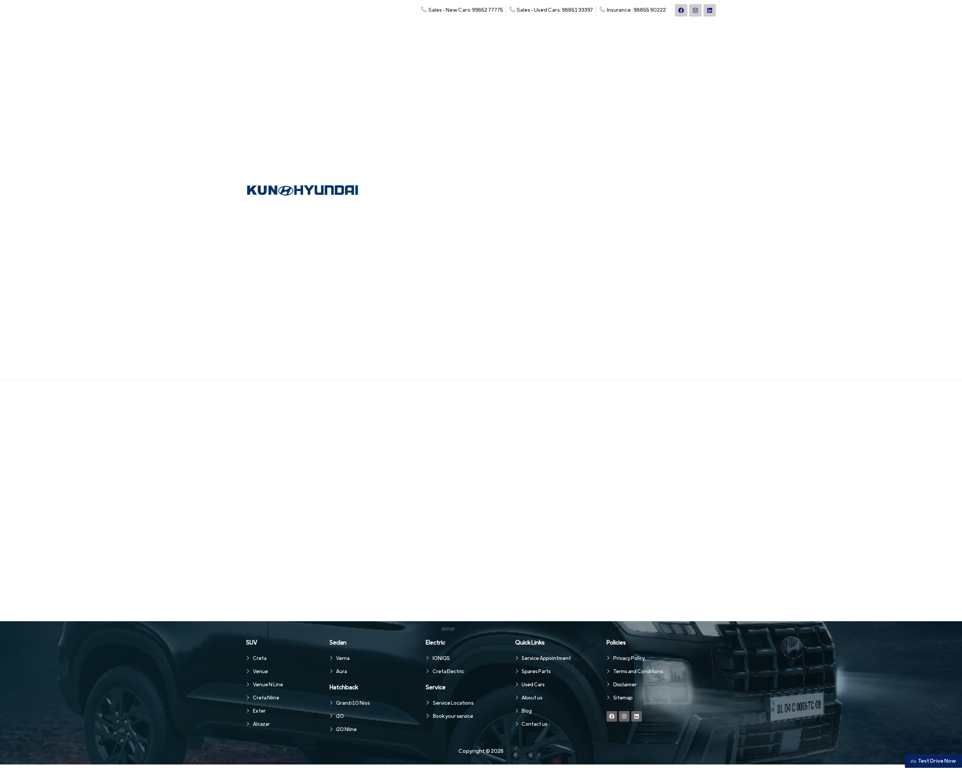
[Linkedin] (709, 10)
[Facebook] (681, 10)
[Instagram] (695, 10)
